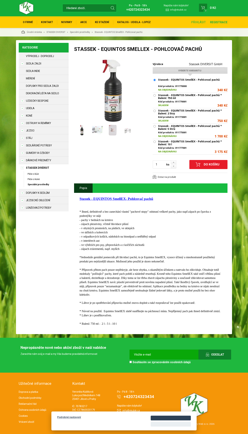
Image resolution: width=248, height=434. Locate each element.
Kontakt (47, 22)
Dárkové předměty (38, 160)
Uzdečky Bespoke (37, 100)
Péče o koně (34, 179)
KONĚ (29, 115)
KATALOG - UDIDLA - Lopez (134, 22)
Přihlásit (198, 22)
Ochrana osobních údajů (32, 409)
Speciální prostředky (80, 32)
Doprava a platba (28, 391)
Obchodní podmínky (30, 397)
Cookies (23, 415)
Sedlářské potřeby (39, 145)
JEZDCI (30, 130)
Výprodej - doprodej (40, 56)
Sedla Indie (33, 71)
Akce (83, 22)
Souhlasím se (161, 362)
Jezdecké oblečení (38, 200)
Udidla (30, 108)
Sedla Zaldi (33, 63)
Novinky (66, 22)
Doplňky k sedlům (38, 192)
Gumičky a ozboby (38, 152)
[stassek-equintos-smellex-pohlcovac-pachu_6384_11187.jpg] (112, 90)
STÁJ (29, 138)
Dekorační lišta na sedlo (42, 93)
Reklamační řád (27, 403)
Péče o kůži (33, 174)
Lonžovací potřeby (38, 207)
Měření (30, 78)
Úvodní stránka (34, 32)
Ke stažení (102, 22)
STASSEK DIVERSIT (55, 32)
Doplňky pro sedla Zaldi (42, 85)
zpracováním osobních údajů (171, 362)
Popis (83, 188)
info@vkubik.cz (178, 9)
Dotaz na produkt (167, 177)
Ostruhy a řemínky (38, 123)
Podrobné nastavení (69, 417)
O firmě (28, 22)
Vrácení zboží (26, 421)
